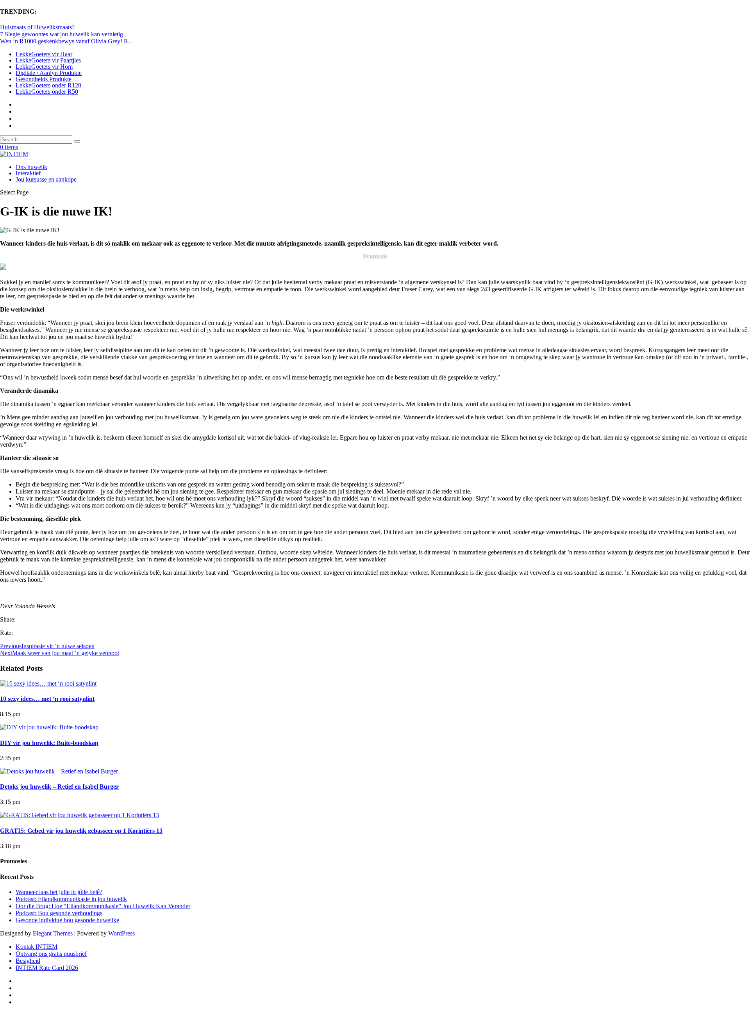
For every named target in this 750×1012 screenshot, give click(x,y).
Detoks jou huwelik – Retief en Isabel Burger (59, 786)
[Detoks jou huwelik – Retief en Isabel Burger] (59, 771)
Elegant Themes (53, 933)
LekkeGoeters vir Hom (44, 66)
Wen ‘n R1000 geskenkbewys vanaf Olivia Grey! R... (66, 41)
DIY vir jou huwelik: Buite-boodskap (49, 742)
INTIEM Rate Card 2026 (47, 967)
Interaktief (28, 173)
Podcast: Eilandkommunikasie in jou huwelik (71, 899)
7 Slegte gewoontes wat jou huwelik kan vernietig (61, 34)
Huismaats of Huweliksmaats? (37, 27)
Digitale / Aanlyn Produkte (49, 72)
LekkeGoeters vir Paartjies (48, 60)
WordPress (121, 933)
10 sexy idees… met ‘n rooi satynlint (47, 698)
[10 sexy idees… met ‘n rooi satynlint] (48, 683)
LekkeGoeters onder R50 (47, 91)
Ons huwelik (31, 167)
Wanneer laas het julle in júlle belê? (59, 892)
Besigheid (28, 960)
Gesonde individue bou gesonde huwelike (67, 920)
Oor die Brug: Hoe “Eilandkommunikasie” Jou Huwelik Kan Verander (103, 906)
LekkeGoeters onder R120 (48, 85)
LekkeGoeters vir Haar (44, 54)
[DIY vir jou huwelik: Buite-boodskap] (49, 727)
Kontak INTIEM (36, 946)
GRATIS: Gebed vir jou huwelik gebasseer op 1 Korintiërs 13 (81, 830)
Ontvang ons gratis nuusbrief (51, 953)
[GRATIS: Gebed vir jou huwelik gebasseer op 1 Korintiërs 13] (79, 815)
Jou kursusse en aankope (46, 179)
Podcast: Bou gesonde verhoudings (59, 913)
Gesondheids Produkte (43, 79)
